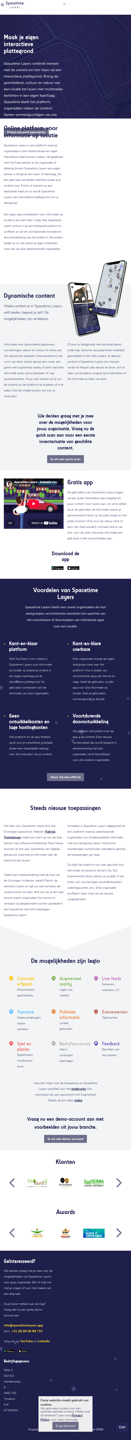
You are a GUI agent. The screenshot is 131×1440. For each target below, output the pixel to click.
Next (110, 1183)
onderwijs (78, 1089)
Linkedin (44, 1341)
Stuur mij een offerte (65, 777)
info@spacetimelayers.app (23, 1325)
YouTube (26, 1341)
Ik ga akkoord (65, 1426)
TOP (122, 1427)
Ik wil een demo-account (65, 1139)
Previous (20, 1183)
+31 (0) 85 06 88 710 (26, 1331)
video (78, 1100)
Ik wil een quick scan (65, 459)
